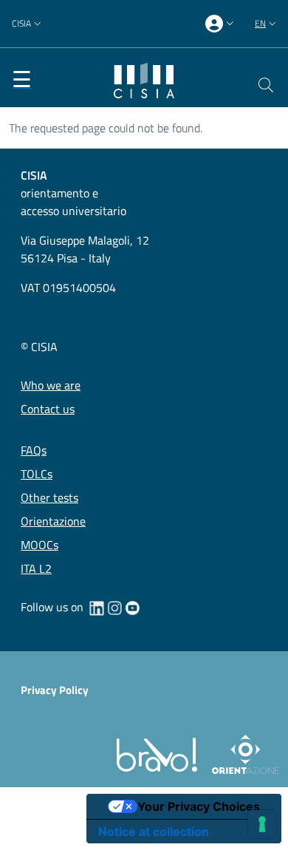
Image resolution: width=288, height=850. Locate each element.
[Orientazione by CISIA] (242, 753)
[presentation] (221, 24)
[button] (28, 24)
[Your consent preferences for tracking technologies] (262, 824)
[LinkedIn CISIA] (96, 607)
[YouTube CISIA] (132, 607)
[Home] (144, 79)
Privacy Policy (55, 689)
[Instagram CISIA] (114, 607)
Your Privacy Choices (198, 806)
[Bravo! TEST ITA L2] (160, 753)
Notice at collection (153, 831)
